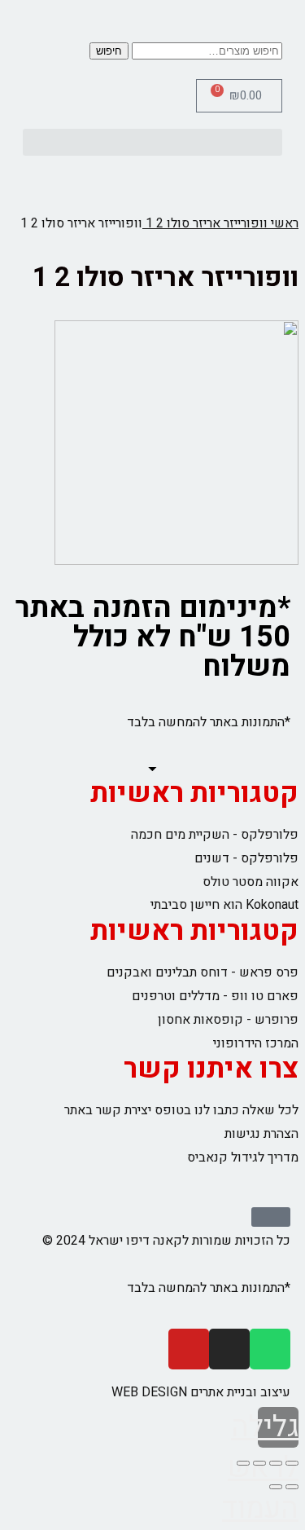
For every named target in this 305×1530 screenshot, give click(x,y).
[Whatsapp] (270, 1349)
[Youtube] (188, 1349)
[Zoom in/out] (243, 1463)
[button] (152, 142)
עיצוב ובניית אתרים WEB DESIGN (200, 1392)
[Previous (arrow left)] (291, 1486)
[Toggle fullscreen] (259, 1463)
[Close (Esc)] (291, 1463)
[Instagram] (229, 1349)
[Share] (275, 1463)
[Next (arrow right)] (275, 1486)
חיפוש (109, 51)
